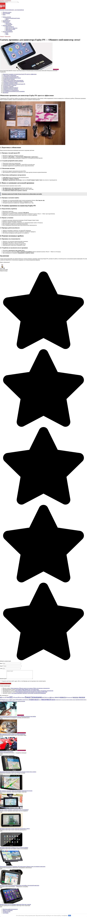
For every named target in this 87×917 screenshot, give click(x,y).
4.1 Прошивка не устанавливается (11, 90)
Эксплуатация (8, 30)
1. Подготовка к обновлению (9, 75)
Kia (19, 697)
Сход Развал (5, 912)
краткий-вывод (25, 699)
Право (6, 34)
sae (20, 697)
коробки (20, 699)
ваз (51, 697)
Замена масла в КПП (10, 29)
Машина (23, 697)
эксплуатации (21, 701)
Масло (6, 19)
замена (10, 699)
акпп (43, 697)
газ (67, 697)
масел (40, 699)
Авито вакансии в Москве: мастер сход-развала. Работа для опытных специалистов (30, 688)
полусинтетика (63, 699)
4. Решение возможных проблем (10, 88)
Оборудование (6, 21)
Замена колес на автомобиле (6, 751)
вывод (53, 697)
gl (13, 697)
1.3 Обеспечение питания (9, 79)
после (67, 699)
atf (5, 697)
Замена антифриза (9, 26)
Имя (1, 663)
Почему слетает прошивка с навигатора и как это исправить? (14, 809)
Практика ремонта (7, 25)
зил (17, 699)
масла (43, 699)
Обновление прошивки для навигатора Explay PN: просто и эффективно (19, 74)
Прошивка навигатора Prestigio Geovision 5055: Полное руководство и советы (18, 771)
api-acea (3, 697)
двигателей (70, 697)
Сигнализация (8, 24)
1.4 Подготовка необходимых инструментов (13, 80)
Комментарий (3, 678)
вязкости (57, 697)
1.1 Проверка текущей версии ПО (10, 76)
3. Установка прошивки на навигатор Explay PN (14, 84)
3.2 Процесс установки (8, 86)
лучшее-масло (34, 699)
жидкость (7, 699)
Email (1, 666)
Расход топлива (6, 13)
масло (48, 699)
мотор (53, 699)
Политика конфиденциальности (10, 909)
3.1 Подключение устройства (9, 85)
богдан (48, 697)
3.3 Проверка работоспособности (10, 87)
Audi (8, 697)
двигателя (82, 697)
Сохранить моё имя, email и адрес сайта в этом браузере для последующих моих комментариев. (24, 681)
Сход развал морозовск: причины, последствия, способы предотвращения (28, 693)
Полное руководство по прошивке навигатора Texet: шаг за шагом (15, 904)
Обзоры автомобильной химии (12, 18)
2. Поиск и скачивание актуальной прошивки (13, 81)
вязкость (63, 697)
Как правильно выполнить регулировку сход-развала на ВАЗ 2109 (31, 691)
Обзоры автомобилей (8, 31)
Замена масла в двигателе (11, 28)
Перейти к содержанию (5, 0)
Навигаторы (8, 23)
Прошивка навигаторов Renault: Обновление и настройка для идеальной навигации (19, 885)
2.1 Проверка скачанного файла (10, 82)
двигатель (75, 697)
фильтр (16, 701)
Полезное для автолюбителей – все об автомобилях (12, 9)
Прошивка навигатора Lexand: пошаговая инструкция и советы (15, 828)
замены (14, 699)
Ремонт (28, 697)
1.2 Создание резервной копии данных (12, 77)
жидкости (2, 699)
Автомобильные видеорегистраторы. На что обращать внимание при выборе (18, 716)
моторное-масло (58, 699)
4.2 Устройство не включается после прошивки (14, 91)
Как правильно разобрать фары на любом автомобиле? (12, 734)
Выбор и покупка (7, 17)
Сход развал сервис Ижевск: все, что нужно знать (27, 689)
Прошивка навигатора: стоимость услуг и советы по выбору (14, 847)
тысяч (1, 701)
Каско (4, 14)
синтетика (71, 699)
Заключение (5, 92)
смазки (74, 699)
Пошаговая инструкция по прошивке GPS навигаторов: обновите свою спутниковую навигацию (22, 866)
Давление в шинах (7, 12)
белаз (45, 697)
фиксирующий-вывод (9, 701)
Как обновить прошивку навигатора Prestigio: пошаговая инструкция (16, 790)
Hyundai (16, 697)
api (1, 697)
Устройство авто (6, 20)
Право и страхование (8, 910)
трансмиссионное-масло (80, 699)
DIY (11, 697)
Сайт (1, 668)
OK (69, 915)
